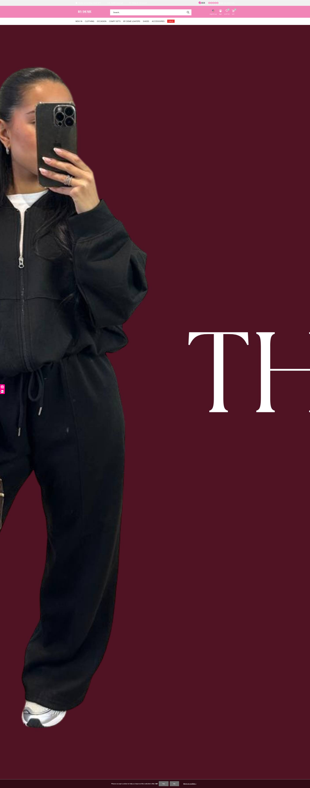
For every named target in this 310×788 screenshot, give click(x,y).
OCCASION (101, 21)
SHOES (146, 21)
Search (188, 12)
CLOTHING (89, 21)
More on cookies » (189, 784)
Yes (163, 784)
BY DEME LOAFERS (131, 21)
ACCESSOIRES (158, 21)
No (174, 784)
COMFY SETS (115, 21)
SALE (171, 21)
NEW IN (78, 21)
